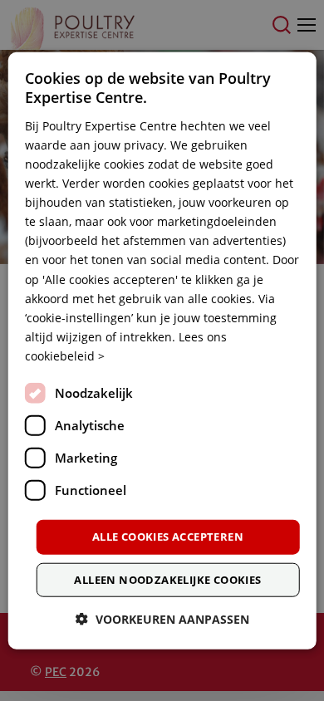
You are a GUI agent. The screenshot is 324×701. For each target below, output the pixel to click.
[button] (162, 618)
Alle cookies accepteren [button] (167, 536)
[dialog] (162, 351)
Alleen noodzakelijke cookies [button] (167, 578)
